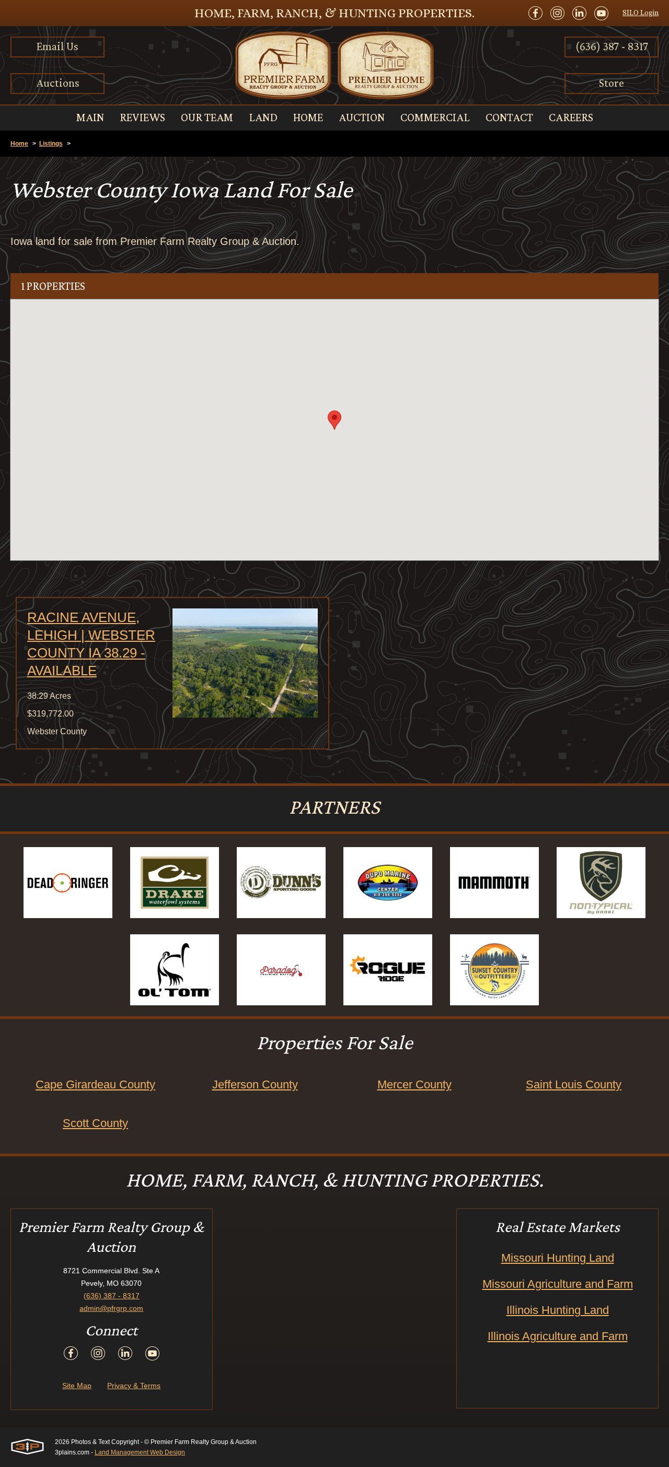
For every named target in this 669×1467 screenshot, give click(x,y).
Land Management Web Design (140, 1452)
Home (19, 143)
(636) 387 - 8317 (611, 46)
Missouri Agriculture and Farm (557, 1283)
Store (611, 82)
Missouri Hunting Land (557, 1257)
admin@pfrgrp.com (111, 1308)
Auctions (57, 82)
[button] (334, 420)
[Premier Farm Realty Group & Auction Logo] (334, 65)
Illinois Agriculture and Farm (558, 1336)
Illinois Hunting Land (557, 1310)
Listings (51, 143)
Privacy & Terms (133, 1385)
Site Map (76, 1385)
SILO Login (640, 12)
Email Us (57, 46)
